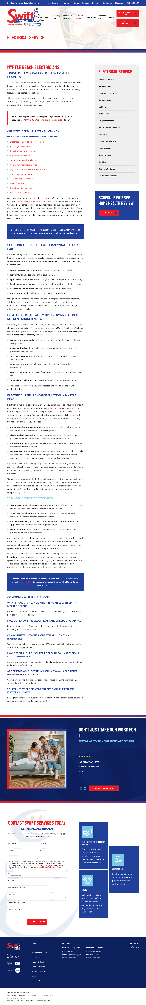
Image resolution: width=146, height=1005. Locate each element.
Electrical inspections (20, 192)
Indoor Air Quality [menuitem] (67, 17)
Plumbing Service (38, 971)
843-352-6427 (133, 3)
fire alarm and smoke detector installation (35, 201)
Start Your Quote (126, 13)
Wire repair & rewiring (20, 156)
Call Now (107, 212)
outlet (77, 408)
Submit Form (37, 922)
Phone (10, 851)
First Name (12, 843)
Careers (67, 3)
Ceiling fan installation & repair (24, 165)
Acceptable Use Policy (44, 867)
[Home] (24, 17)
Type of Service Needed (16, 902)
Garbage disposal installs (21, 179)
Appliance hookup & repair (22, 174)
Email (41, 851)
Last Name (42, 843)
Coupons (85, 3)
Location (11, 895)
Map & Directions (69, 958)
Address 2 (11, 880)
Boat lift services (17, 183)
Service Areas (54, 3)
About (34, 976)
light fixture (54, 408)
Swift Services (16, 83)
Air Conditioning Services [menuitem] (43, 17)
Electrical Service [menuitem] (79, 17)
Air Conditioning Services (41, 953)
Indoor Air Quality (38, 962)
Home (34, 948)
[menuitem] (117, 79)
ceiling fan (75, 411)
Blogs (76, 3)
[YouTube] (137, 947)
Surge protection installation (23, 160)
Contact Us (107, 3)
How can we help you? (16, 909)
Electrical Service (38, 967)
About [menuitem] (111, 17)
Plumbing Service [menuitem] (102, 17)
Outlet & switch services (21, 188)
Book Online (125, 23)
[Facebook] (132, 947)
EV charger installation (20, 146)
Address (11, 873)
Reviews (96, 3)
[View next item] (85, 788)
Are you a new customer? (17, 887)
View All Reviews (102, 788)
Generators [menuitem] (91, 17)
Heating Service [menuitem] (56, 17)
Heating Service (38, 957)
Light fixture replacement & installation (28, 169)
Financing (119, 3)
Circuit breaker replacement (23, 151)
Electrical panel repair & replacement (27, 142)
